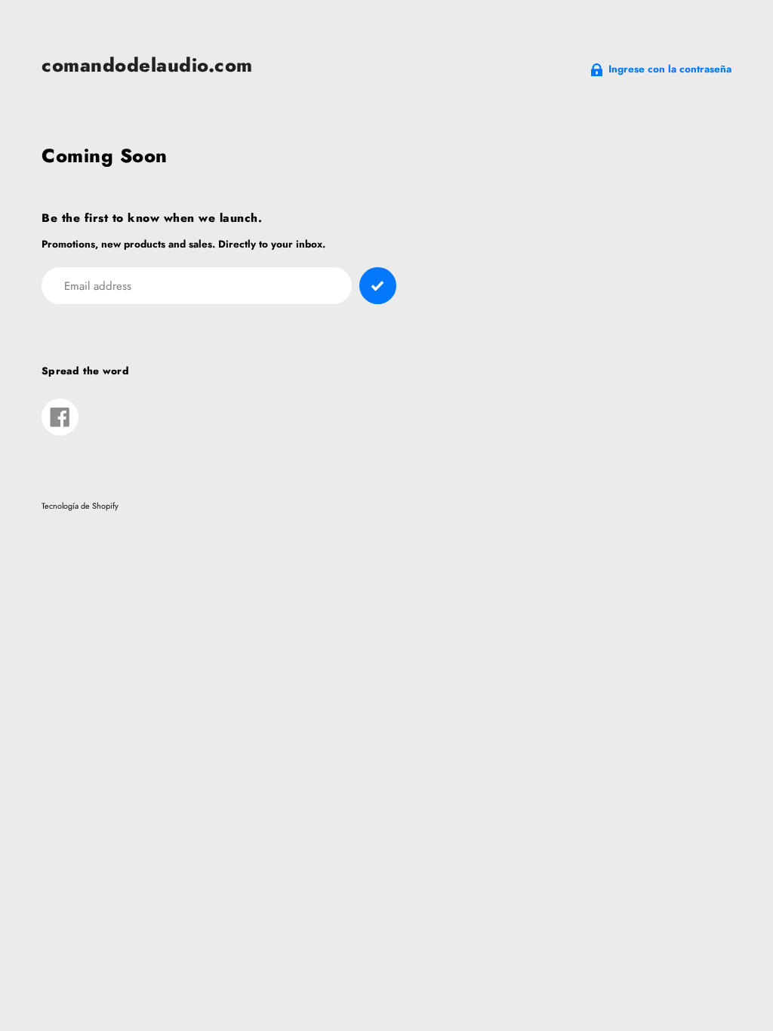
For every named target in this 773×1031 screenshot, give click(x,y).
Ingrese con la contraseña (669, 69)
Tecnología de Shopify (80, 506)
